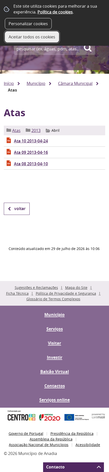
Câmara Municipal (75, 83)
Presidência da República (72, 433)
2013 (36, 130)
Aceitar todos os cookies (32, 37)
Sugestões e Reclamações (36, 287)
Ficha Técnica (17, 293)
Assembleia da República (51, 439)
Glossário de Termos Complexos (53, 299)
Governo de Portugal (26, 433)
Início (9, 83)
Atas (16, 130)
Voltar (20, 208)
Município (36, 83)
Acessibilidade (88, 444)
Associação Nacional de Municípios (38, 444)
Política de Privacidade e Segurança (66, 293)
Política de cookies (55, 12)
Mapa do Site (76, 287)
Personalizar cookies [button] (28, 23)
